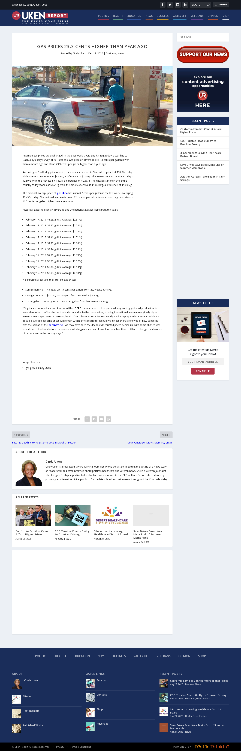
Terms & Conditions (80, 746)
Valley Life (179, 16)
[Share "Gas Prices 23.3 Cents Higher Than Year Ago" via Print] (108, 419)
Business (162, 16)
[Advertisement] (148, 206)
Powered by (182, 746)
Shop (225, 16)
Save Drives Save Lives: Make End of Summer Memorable (148, 534)
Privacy (60, 746)
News (149, 16)
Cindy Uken (79, 53)
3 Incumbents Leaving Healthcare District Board (111, 532)
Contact (102, 694)
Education (134, 16)
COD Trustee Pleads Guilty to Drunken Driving (72, 532)
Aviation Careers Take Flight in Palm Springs (202, 178)
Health (118, 16)
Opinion (213, 16)
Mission (27, 696)
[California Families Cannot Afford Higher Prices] (33, 515)
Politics (103, 16)
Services (101, 680)
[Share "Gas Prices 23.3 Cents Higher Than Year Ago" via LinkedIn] (94, 419)
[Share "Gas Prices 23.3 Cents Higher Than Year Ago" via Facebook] (87, 419)
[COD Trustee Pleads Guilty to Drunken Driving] (73, 515)
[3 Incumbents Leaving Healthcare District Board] (112, 515)
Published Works (33, 725)
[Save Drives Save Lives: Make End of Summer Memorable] (151, 515)
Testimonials (31, 710)
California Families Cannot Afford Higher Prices (33, 532)
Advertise (102, 723)
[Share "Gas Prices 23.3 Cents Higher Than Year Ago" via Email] (101, 419)
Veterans (197, 16)
